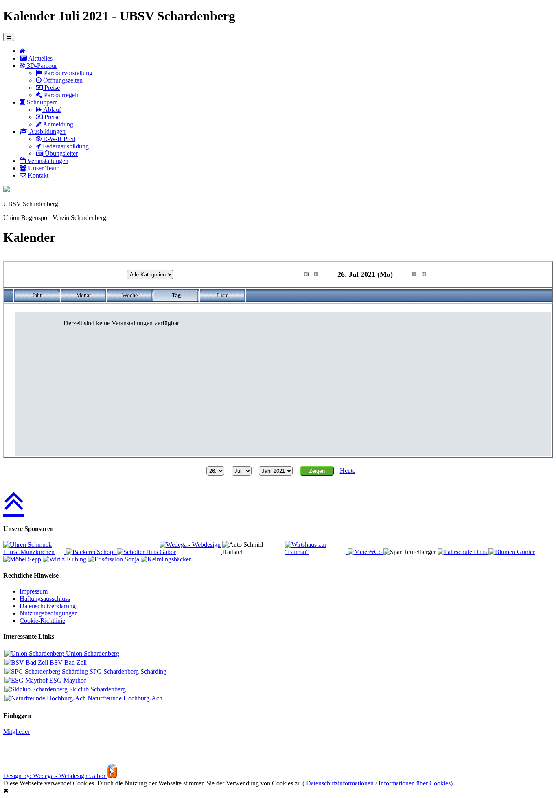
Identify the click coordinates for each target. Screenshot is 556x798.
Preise (51, 87)
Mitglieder (16, 731)
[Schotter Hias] (138, 551)
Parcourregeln (61, 94)
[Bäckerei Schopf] (91, 551)
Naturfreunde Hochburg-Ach (124, 698)
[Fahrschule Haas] (463, 551)
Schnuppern (41, 102)
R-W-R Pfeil (58, 138)
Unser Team (42, 168)
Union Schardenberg (91, 653)
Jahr (37, 295)
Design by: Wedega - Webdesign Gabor (55, 775)
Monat (83, 295)
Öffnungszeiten (62, 80)
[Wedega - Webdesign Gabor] (191, 551)
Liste (222, 295)
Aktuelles (40, 58)
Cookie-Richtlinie (42, 620)
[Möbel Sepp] (23, 559)
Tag (176, 295)
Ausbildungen (47, 131)
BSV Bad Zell (67, 662)
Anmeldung (57, 124)
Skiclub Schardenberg (97, 689)
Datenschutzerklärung (48, 605)
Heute (347, 470)
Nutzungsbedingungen (49, 613)
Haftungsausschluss (45, 598)
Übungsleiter (60, 153)
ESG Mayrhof (67, 680)
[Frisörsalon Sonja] (114, 559)
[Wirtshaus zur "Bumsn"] (316, 551)
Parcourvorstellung (67, 73)
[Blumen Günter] (511, 551)
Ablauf (51, 109)
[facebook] (6, 190)
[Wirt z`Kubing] (65, 559)
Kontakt (37, 175)
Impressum (34, 591)
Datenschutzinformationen (340, 783)
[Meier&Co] (365, 551)
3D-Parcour (41, 65)
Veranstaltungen (47, 160)
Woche (130, 295)
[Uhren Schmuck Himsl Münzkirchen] (34, 551)
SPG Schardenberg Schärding (127, 671)
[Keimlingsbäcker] (166, 559)
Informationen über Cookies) (416, 783)
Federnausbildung (65, 146)
